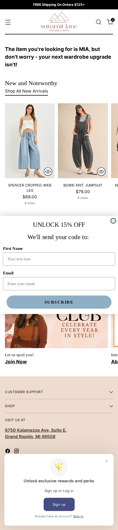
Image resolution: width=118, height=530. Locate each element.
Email (8, 273)
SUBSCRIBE (59, 302)
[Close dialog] (113, 220)
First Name (13, 248)
